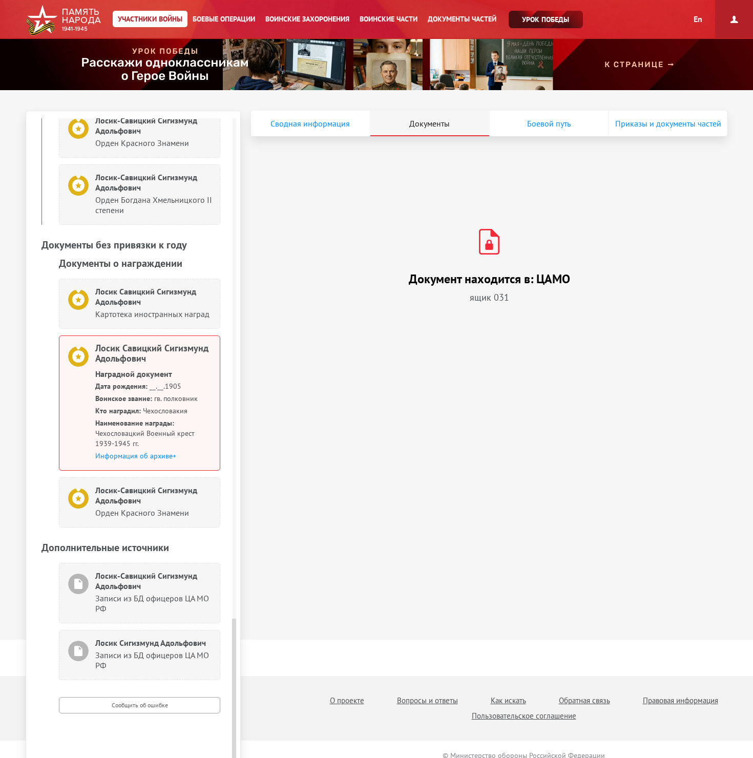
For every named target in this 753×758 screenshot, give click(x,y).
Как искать (508, 700)
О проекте (347, 700)
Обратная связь (584, 700)
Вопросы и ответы (427, 700)
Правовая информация (680, 700)
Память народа (63, 20)
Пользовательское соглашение (524, 716)
